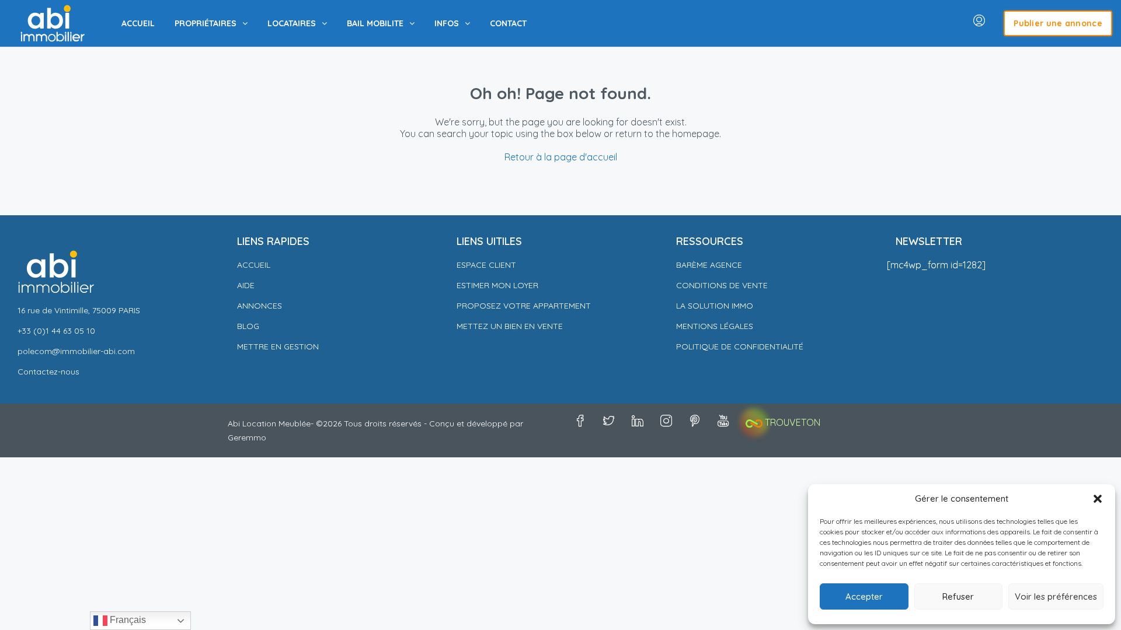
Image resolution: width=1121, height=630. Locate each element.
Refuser (958, 596)
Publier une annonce (1058, 23)
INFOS (446, 23)
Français (126, 620)
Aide (246, 285)
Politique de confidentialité (741, 346)
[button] (1097, 499)
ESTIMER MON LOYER (497, 285)
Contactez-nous (48, 371)
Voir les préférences (1056, 596)
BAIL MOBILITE (375, 23)
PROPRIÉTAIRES (205, 23)
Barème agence (709, 265)
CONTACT (508, 23)
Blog (248, 326)
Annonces (259, 305)
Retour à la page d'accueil (560, 157)
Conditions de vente (722, 285)
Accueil (253, 265)
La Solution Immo (714, 305)
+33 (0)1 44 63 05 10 (56, 331)
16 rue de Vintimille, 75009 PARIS (79, 310)
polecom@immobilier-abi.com (76, 351)
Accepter (864, 596)
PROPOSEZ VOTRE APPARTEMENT (524, 305)
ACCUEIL (138, 23)
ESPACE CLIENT (486, 265)
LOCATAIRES (291, 23)
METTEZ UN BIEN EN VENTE (510, 326)
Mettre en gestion (278, 346)
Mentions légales (714, 326)
